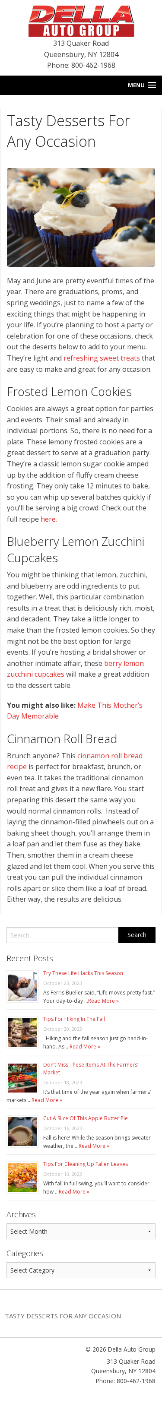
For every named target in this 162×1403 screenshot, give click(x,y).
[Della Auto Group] (81, 20)
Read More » (103, 1000)
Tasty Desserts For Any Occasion (63, 1315)
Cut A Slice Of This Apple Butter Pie (85, 1118)
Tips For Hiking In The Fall (74, 1019)
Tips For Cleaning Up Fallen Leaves (85, 1164)
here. (48, 519)
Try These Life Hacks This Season (83, 973)
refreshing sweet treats (102, 358)
